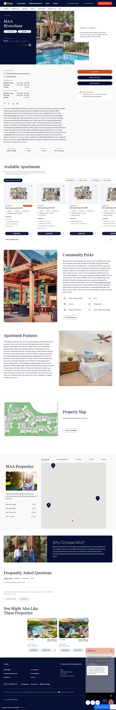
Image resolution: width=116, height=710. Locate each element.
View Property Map (71, 430)
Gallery (25, 31)
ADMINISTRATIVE (8, 578)
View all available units (12, 239)
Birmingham (8, 15)
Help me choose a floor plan (13, 180)
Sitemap (54, 692)
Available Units (15, 9)
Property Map (41, 9)
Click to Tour (46, 650)
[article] (42, 635)
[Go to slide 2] (41, 636)
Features (32, 9)
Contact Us (24, 599)
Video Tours (11, 31)
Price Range (95, 180)
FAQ (60, 9)
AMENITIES (17, 578)
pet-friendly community (102, 282)
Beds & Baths (70, 180)
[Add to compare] (8, 103)
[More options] (55, 650)
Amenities (24, 9)
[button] (49, 505)
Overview (6, 9)
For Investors (35, 670)
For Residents (35, 673)
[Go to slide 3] (42, 636)
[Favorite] (4, 103)
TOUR (32, 578)
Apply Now (95, 72)
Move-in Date (83, 180)
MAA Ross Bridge (45, 684)
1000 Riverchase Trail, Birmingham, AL (18, 73)
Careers (55, 3)
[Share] (13, 103)
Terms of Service (16, 692)
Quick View (33, 650)
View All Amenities (70, 317)
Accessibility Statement (28, 692)
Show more (10, 226)
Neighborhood (52, 9)
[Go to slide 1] (40, 636)
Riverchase (34, 684)
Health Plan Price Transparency (43, 692)
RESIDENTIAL (25, 578)
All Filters (108, 180)
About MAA (7, 670)
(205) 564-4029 (11, 76)
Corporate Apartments (10, 673)
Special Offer (27, 205)
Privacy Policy (7, 692)
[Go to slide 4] (43, 636)
